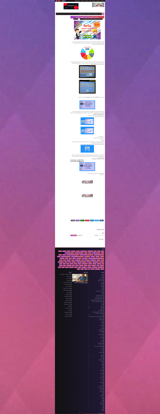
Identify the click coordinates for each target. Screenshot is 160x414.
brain (63, 263)
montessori (89, 267)
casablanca (101, 265)
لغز (102, 263)
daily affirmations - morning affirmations (65, 274)
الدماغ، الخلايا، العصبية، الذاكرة (78, 253)
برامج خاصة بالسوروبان (67, 284)
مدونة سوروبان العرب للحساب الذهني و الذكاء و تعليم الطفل (90, 413)
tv (102, 406)
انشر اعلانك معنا (98, 0)
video (78, 269)
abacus (75, 263)
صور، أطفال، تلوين (77, 260)
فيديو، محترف (88, 261)
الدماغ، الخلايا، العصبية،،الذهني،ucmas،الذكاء (72, 254)
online (75, 267)
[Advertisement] (87, 208)
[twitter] (63, 1)
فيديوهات (69, 306)
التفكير (60, 251)
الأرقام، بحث (72, 251)
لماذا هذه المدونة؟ (68, 300)
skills (59, 267)
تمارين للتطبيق (86, 0)
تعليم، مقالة (61, 258)
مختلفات (90, 263)
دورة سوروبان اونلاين (95, 13)
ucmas (85, 269)
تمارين (102, 260)
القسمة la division (68, 286)
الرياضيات (102, 256)
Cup (97, 265)
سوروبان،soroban (93, 260)
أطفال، (94, 251)
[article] (79, 225)
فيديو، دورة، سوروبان (95, 261)
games (85, 265)
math (64, 265)
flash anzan (93, 265)
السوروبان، (92, 256)
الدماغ (89, 253)
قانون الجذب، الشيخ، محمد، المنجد (81, 261)
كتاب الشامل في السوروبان (82, 13)
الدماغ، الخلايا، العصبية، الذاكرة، (69, 253)
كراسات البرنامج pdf (89, 13)
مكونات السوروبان (68, 298)
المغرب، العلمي (84, 258)
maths (60, 265)
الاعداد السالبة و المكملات (67, 304)
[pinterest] (59, 1)
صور (82, 260)
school (63, 267)
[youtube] (62, 1)
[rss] (58, 1)
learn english (68, 265)
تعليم (66, 258)
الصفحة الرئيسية (90, 19)
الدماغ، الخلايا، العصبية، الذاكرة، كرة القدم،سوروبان (86, 254)
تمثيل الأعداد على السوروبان (66, 288)
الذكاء (60, 254)
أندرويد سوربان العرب (67, 308)
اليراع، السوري (78, 258)
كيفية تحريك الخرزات (67, 294)
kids (73, 265)
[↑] (80, 412)
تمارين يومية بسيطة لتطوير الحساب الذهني (81, 282)
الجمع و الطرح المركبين (67, 316)
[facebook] (65, 1)
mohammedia (94, 267)
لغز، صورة (98, 263)
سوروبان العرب (85, 283)
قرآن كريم (73, 261)
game (89, 265)
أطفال (98, 251)
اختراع (102, 251)
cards (60, 263)
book (67, 263)
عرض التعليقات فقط (80, 235)
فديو (64, 260)
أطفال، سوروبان (85, 19)
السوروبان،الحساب (87, 256)
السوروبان (97, 256)
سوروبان (98, 260)
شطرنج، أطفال (86, 260)
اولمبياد (74, 258)
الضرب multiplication (67, 314)
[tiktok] (61, 1)
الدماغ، (85, 253)
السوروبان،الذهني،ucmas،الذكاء (65, 256)
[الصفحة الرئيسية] (102, 14)
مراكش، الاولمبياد (84, 263)
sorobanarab (97, 269)
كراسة (65, 261)
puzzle (66, 267)
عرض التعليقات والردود (73, 235)
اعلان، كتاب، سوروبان (83, 251)
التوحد (102, 253)
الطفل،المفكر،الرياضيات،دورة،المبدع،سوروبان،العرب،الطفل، (96, 258)
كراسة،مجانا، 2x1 (60, 261)
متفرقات (94, 263)
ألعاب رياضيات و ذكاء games (67, 282)
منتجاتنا (100, 13)
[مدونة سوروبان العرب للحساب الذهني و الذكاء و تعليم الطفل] (98, 5)
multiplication (83, 267)
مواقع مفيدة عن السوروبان (67, 302)
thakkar (92, 269)
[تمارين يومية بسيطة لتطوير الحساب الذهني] (80, 278)
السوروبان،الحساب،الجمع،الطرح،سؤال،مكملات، (76, 256)
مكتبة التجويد (93, 0)
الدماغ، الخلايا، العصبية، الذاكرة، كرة (98, 254)
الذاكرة (64, 254)
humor (76, 265)
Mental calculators (100, 267)
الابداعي (77, 251)
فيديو (60, 260)
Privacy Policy (102, 0)
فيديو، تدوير (101, 261)
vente (81, 269)
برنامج (69, 258)
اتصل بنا (90, 0)
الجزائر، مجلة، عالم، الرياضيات (95, 253)
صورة (72, 260)
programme (71, 267)
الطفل (58, 256)
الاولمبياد (64, 251)
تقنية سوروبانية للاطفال (77, 0)
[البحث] (56, 1)
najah (79, 267)
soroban (102, 269)
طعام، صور (68, 260)
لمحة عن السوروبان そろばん (66, 290)
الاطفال (68, 251)
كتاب (69, 261)
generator (81, 265)
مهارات (79, 263)
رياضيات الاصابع (82, 0)
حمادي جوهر (88, 97)
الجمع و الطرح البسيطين (67, 312)
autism (71, 263)
